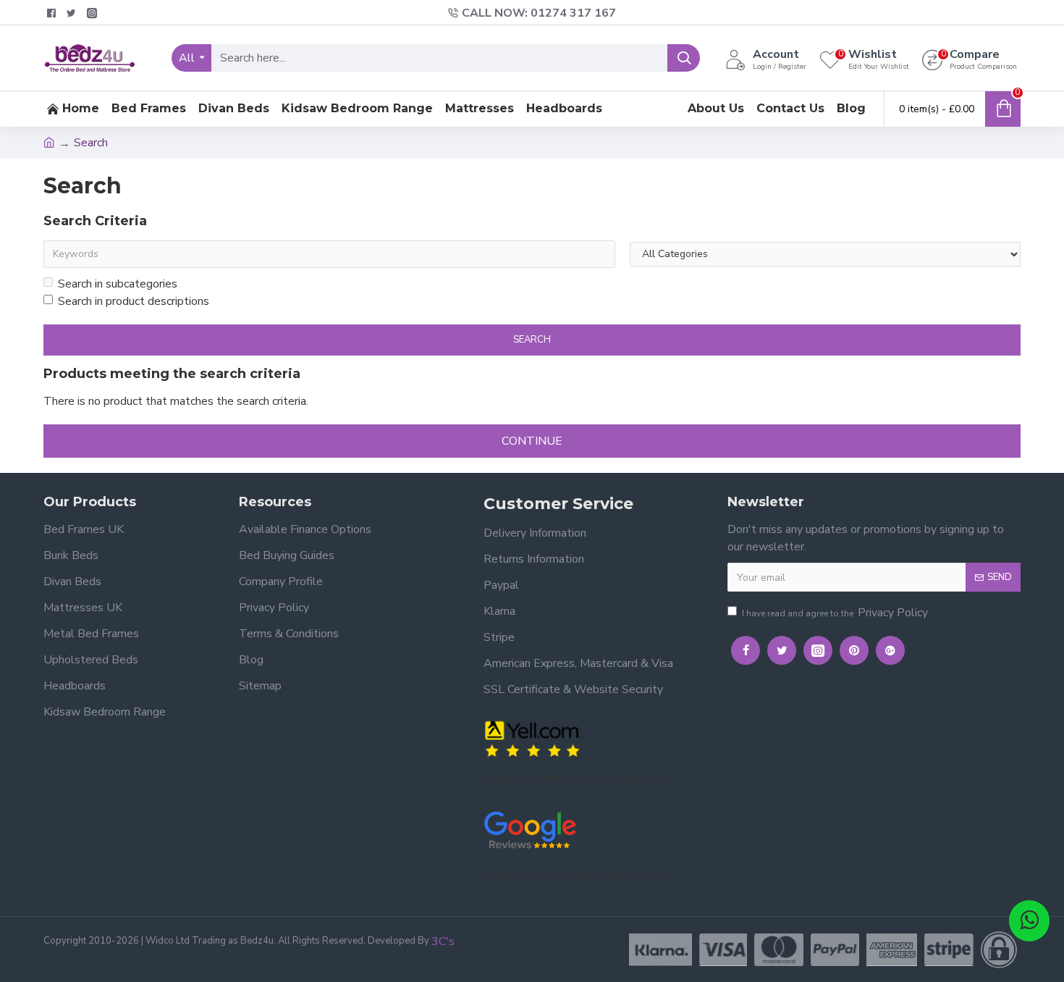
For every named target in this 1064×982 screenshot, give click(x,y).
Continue (532, 441)
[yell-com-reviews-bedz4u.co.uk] (534, 738)
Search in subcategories (117, 284)
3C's (443, 941)
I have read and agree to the (835, 613)
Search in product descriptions (133, 301)
